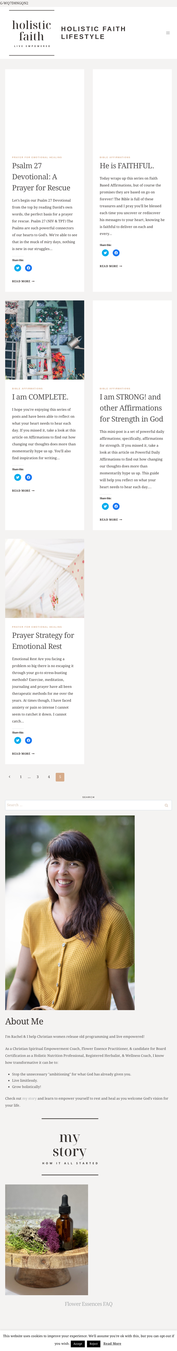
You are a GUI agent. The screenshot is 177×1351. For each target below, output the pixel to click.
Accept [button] (77, 1344)
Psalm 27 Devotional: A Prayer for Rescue (41, 177)
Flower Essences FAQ (88, 1304)
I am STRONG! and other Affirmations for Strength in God (131, 408)
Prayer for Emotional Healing (37, 157)
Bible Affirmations (115, 157)
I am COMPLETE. (40, 397)
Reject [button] (94, 1344)
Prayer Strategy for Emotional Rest (43, 641)
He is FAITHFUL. (127, 166)
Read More (23, 281)
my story (29, 1098)
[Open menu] (168, 32)
